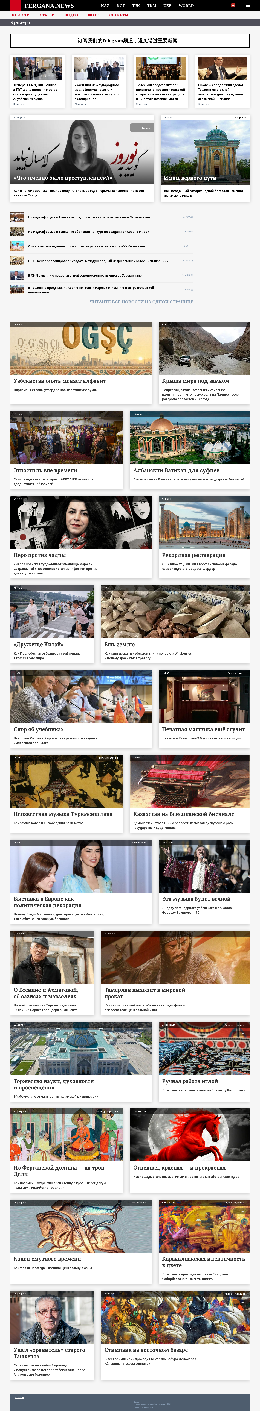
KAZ (105, 5)
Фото (94, 15)
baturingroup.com (157, 1404)
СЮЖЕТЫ (118, 15)
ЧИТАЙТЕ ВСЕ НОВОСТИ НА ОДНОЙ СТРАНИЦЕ (141, 302)
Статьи (47, 15)
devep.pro (148, 1407)
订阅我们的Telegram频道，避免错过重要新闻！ (130, 40)
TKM (151, 5)
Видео (71, 15)
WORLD (186, 5)
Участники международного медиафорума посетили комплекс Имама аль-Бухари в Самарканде (97, 92)
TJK (136, 5)
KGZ (121, 5)
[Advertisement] (225, 265)
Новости (20, 15)
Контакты (19, 1397)
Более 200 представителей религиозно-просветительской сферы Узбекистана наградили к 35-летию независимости (160, 92)
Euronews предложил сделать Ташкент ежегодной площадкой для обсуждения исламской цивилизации (221, 92)
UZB (167, 5)
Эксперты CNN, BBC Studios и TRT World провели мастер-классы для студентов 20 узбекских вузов (36, 92)
